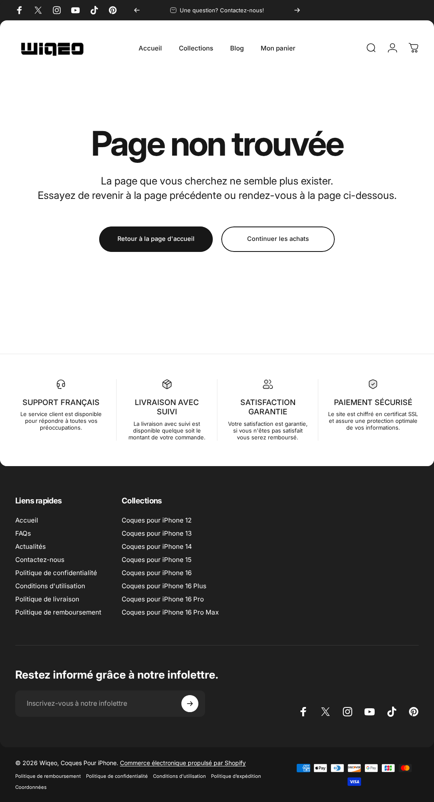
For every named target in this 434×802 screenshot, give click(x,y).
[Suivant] (297, 10)
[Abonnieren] (189, 703)
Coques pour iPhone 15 (157, 560)
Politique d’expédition (236, 776)
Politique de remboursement (58, 612)
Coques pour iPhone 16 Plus (164, 586)
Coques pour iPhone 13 (157, 533)
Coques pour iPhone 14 (157, 546)
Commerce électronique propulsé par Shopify (183, 762)
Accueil (26, 520)
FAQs (23, 533)
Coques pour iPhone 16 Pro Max (170, 612)
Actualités (30, 546)
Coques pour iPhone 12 (157, 520)
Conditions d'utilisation (50, 586)
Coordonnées (31, 787)
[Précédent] (137, 10)
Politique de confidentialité (56, 573)
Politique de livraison (47, 599)
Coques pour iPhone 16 (157, 573)
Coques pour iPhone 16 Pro (163, 599)
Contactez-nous (39, 560)
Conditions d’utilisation (179, 776)
